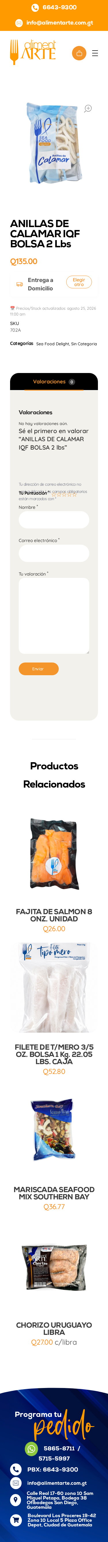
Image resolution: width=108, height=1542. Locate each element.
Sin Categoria (84, 343)
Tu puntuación (34, 492)
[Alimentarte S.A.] (33, 52)
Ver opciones (54, 1300)
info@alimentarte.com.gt (57, 1483)
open (88, 109)
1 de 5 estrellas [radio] (53, 493)
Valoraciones (53, 381)
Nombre (28, 507)
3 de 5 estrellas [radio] (63, 493)
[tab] (54, 382)
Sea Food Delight (52, 343)
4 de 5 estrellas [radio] (69, 493)
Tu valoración (33, 574)
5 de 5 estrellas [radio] (74, 493)
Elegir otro (79, 282)
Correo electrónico (39, 540)
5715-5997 (54, 1459)
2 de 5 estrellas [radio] (58, 493)
